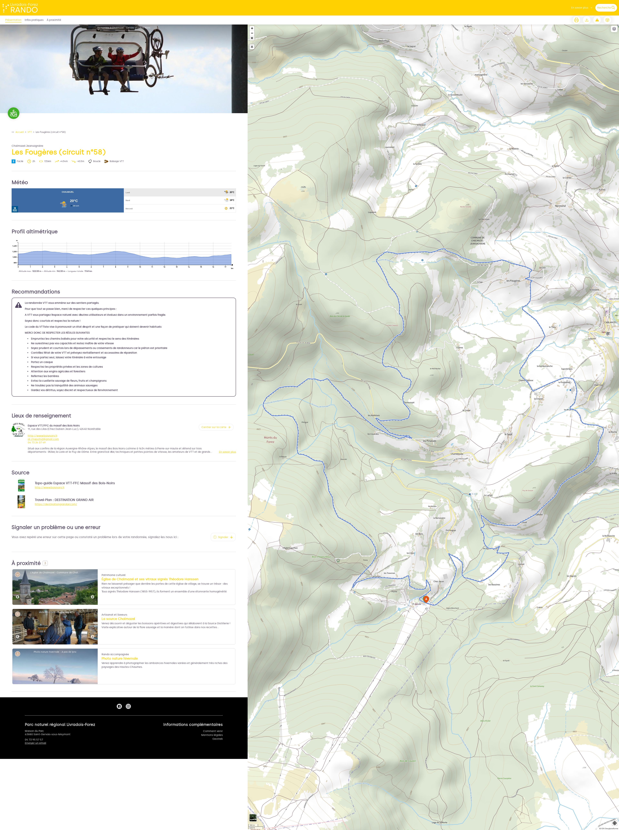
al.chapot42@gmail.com (43, 439)
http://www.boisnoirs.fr (42, 435)
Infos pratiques (34, 19)
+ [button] (252, 28)
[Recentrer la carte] (252, 46)
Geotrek (217, 738)
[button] (252, 38)
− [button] (252, 33)
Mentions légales (212, 734)
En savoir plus (579, 7)
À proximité (54, 19)
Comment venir (213, 731)
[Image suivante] (92, 587)
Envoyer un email (35, 743)
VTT (30, 132)
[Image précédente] (17, 587)
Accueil (19, 132)
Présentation (13, 19)
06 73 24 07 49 (37, 442)
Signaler (223, 537)
